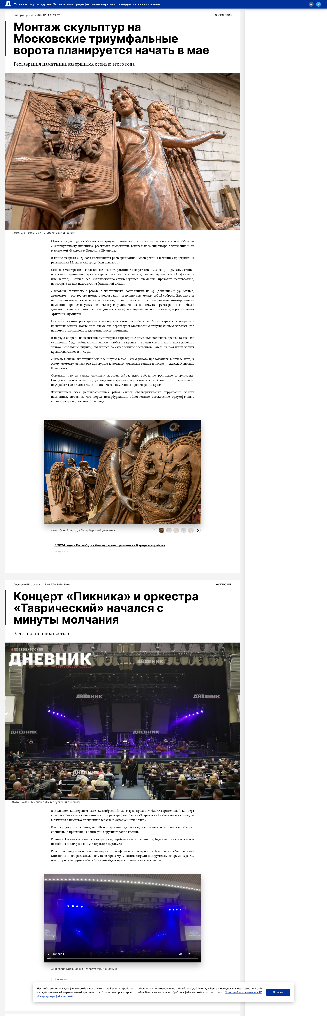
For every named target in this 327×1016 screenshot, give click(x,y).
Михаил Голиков (63, 855)
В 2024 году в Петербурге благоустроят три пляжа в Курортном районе (109, 545)
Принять (278, 992)
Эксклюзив (223, 15)
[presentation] (154, 530)
